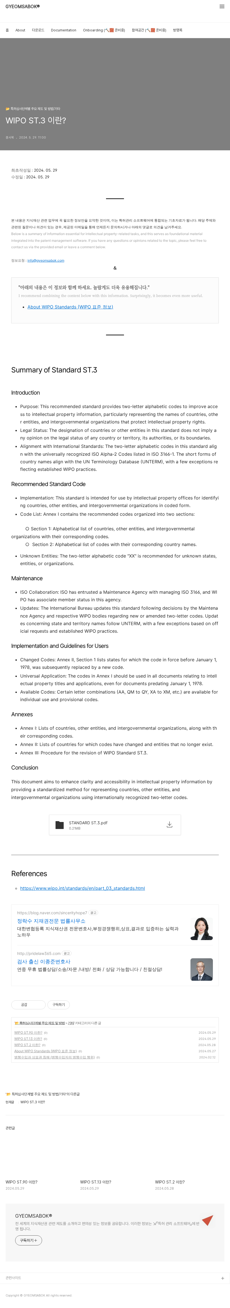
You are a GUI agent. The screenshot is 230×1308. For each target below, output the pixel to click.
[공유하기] (32, 1005)
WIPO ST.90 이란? (28, 1032)
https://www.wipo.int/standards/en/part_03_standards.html (82, 888)
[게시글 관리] (39, 1005)
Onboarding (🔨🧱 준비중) (104, 30)
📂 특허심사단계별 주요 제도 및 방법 (40, 1023)
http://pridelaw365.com (39, 953)
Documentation (63, 30)
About (20, 30)
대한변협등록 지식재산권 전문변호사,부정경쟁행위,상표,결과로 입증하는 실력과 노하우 (98, 932)
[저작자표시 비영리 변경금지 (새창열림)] (77, 1005)
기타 (71, 1023)
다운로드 (38, 30)
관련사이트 (13, 1278)
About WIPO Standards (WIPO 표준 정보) (70, 307)
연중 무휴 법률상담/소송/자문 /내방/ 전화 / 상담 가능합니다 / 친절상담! (89, 969)
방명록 (177, 30)
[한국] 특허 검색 (17, 1288)
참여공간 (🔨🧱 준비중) (149, 30)
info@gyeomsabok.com (45, 260)
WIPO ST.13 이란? (28, 1039)
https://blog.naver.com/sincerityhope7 (52, 912)
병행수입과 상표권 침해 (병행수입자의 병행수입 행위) (54, 1057)
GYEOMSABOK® (23, 6)
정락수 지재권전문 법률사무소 (51, 921)
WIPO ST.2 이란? (27, 1045)
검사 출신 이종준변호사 (43, 961)
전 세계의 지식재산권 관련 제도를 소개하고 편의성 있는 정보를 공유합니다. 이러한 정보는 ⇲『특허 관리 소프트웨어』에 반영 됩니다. (107, 1226)
